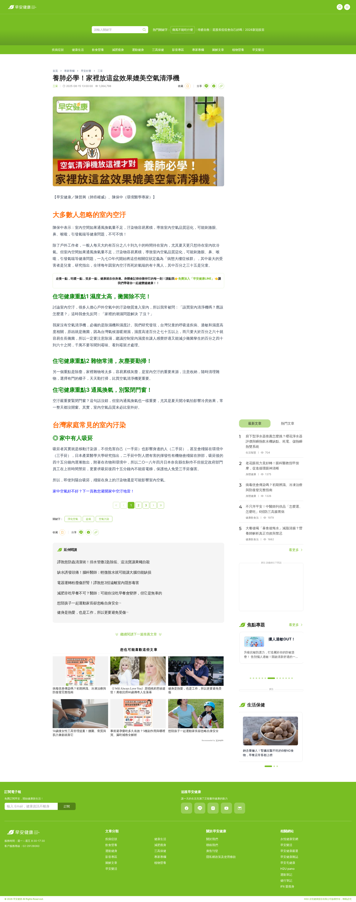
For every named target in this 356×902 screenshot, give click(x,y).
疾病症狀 (58, 50)
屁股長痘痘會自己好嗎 (227, 30)
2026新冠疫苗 (254, 30)
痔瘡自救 (204, 30)
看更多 (294, 550)
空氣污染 (104, 518)
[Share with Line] (206, 86)
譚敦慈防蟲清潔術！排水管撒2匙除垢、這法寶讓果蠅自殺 (103, 562)
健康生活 (78, 50)
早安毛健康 (287, 863)
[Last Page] (160, 505)
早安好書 (86, 70)
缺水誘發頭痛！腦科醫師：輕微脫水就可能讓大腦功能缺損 (104, 572)
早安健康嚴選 (289, 851)
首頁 (55, 70)
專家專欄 (198, 50)
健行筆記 (286, 880)
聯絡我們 (212, 845)
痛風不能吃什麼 (182, 30)
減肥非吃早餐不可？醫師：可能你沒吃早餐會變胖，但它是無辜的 (109, 593)
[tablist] (271, 423)
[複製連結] (221, 86)
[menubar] (158, 49)
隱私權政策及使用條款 (221, 857)
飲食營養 (98, 50)
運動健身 (138, 50)
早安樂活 (258, 50)
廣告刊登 (212, 851)
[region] (138, 280)
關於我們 (212, 839)
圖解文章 (218, 50)
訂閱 (67, 806)
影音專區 (178, 50)
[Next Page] (153, 505)
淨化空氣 (73, 518)
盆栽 (88, 518)
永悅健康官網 (289, 839)
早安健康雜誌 (289, 857)
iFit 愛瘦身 (287, 886)
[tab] (254, 423)
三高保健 (158, 50)
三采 (100, 70)
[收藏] (188, 86)
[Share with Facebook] (214, 86)
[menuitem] (57, 49)
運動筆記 (286, 874)
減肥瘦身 (118, 50)
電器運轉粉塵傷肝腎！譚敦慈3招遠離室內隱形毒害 (98, 583)
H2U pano (287, 868)
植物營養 (238, 50)
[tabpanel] (271, 492)
